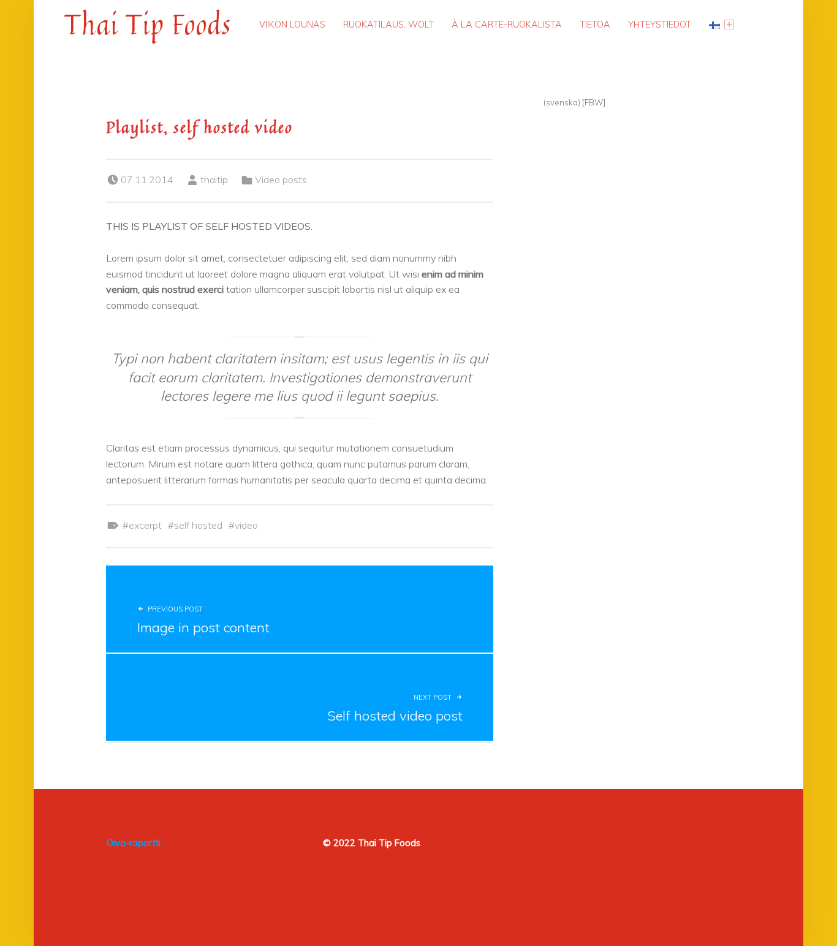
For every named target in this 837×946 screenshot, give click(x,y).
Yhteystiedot (659, 24)
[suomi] (721, 24)
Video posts (281, 179)
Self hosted (198, 525)
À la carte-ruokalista (507, 24)
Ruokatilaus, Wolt (388, 24)
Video (246, 525)
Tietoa (595, 24)
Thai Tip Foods (147, 24)
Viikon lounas (292, 24)
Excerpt (145, 525)
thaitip (214, 179)
